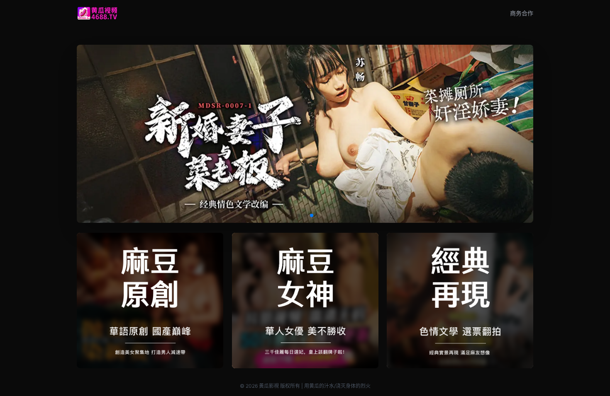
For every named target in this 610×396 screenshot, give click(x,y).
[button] (298, 215)
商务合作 (521, 13)
